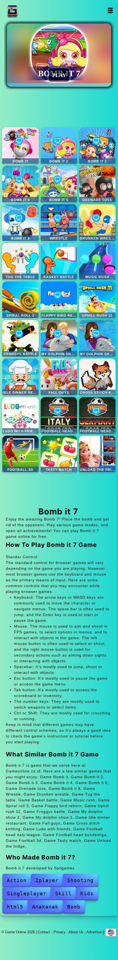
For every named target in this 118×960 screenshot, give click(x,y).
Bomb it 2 (59, 145)
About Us (76, 932)
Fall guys (59, 377)
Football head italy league (59, 415)
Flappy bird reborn (59, 299)
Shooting (80, 880)
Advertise (94, 932)
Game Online (29, 10)
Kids (87, 893)
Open (110, 10)
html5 (15, 907)
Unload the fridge (97, 454)
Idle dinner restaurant (20, 377)
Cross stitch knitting (97, 377)
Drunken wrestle (97, 222)
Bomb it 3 (97, 145)
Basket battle (59, 261)
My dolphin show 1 (97, 338)
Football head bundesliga (97, 415)
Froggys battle (20, 338)
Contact (44, 932)
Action (17, 880)
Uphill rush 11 (97, 299)
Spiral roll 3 (20, 299)
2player (46, 880)
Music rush (97, 261)
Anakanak (45, 907)
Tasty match (59, 454)
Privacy (60, 932)
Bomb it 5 (59, 184)
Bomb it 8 (20, 222)
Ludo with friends (20, 415)
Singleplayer (26, 893)
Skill (63, 893)
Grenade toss (97, 184)
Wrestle (59, 222)
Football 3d (20, 454)
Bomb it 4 (20, 184)
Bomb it (20, 145)
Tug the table (20, 261)
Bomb (73, 907)
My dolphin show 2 (59, 338)
